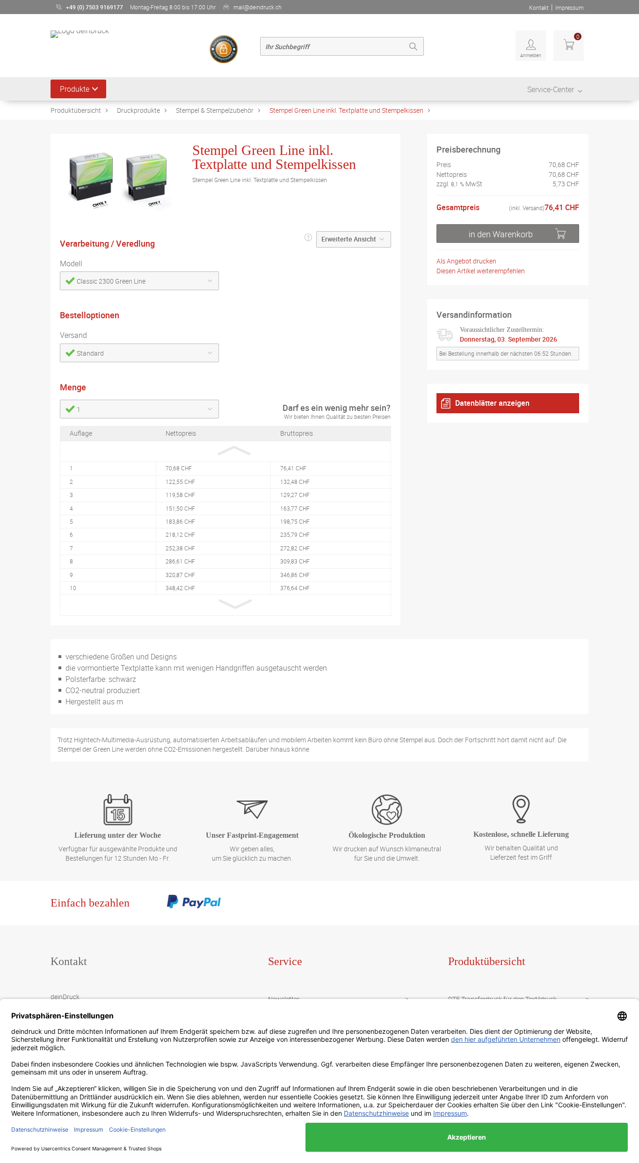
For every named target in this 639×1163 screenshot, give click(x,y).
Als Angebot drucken (466, 260)
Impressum (569, 7)
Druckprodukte (138, 110)
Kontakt (539, 7)
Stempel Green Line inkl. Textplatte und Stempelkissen (346, 110)
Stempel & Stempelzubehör (215, 110)
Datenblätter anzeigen (492, 403)
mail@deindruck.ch (257, 7)
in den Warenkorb (501, 234)
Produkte (74, 89)
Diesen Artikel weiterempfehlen (480, 270)
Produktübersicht (76, 110)
